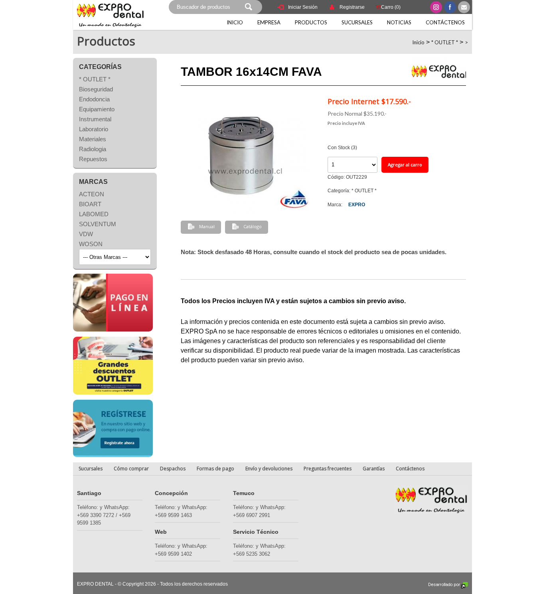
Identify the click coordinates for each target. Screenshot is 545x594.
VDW (86, 234)
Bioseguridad (96, 89)
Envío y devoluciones (268, 468)
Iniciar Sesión (303, 7)
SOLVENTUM (97, 224)
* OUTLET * (444, 42)
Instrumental (95, 119)
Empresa (268, 22)
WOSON (91, 244)
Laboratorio (93, 129)
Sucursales (357, 22)
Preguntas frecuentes (327, 468)
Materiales (92, 139)
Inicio (235, 22)
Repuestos (93, 159)
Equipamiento (97, 109)
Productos (311, 22)
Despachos (173, 468)
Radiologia (92, 149)
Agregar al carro (405, 165)
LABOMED (94, 214)
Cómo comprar (131, 468)
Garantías (374, 468)
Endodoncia (94, 99)
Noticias (399, 22)
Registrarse (352, 7)
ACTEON (91, 194)
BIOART (90, 204)
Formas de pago (215, 468)
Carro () (391, 7)
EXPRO (356, 204)
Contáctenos (445, 22)
